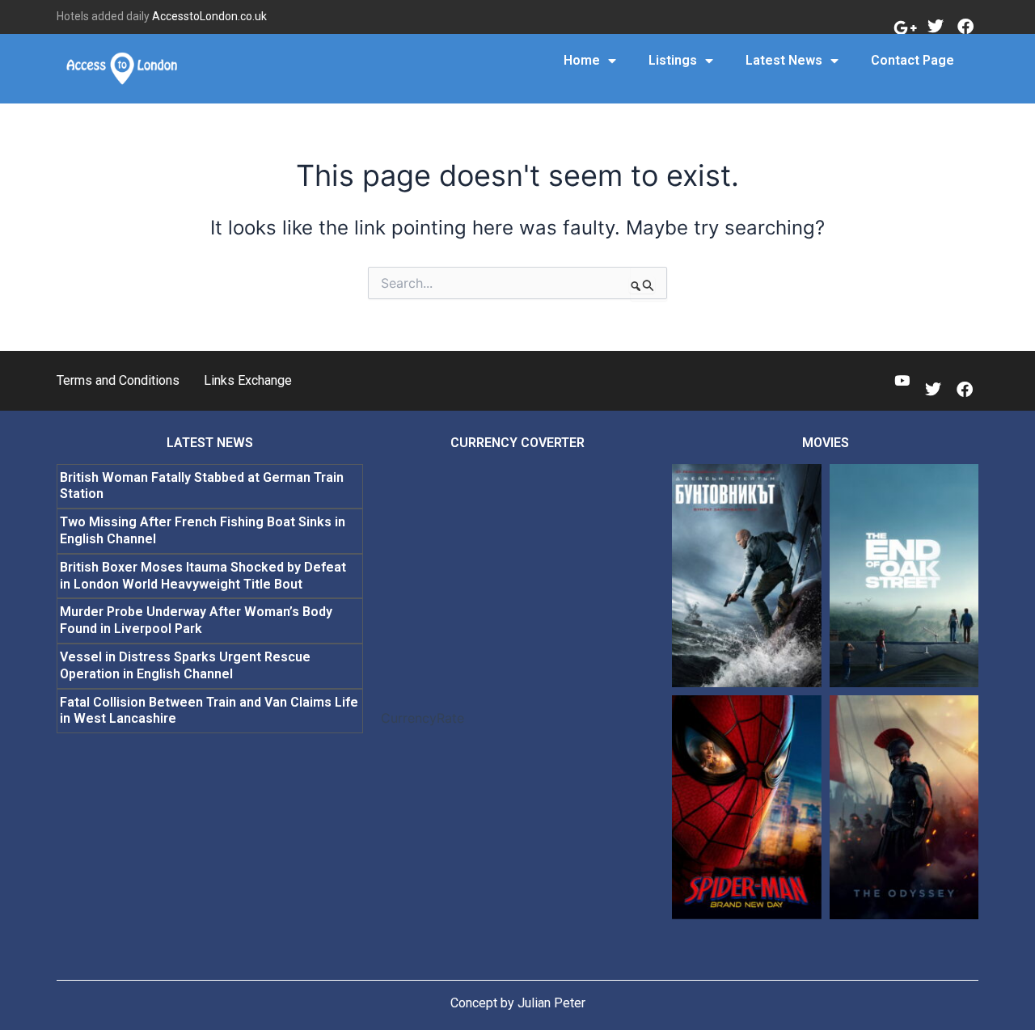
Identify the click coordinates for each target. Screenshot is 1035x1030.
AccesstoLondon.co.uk (209, 16)
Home (582, 60)
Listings (672, 60)
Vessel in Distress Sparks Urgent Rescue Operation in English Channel (185, 665)
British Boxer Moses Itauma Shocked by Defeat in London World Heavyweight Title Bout (203, 575)
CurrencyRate (422, 718)
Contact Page (912, 60)
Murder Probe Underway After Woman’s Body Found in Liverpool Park (196, 620)
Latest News (784, 60)
